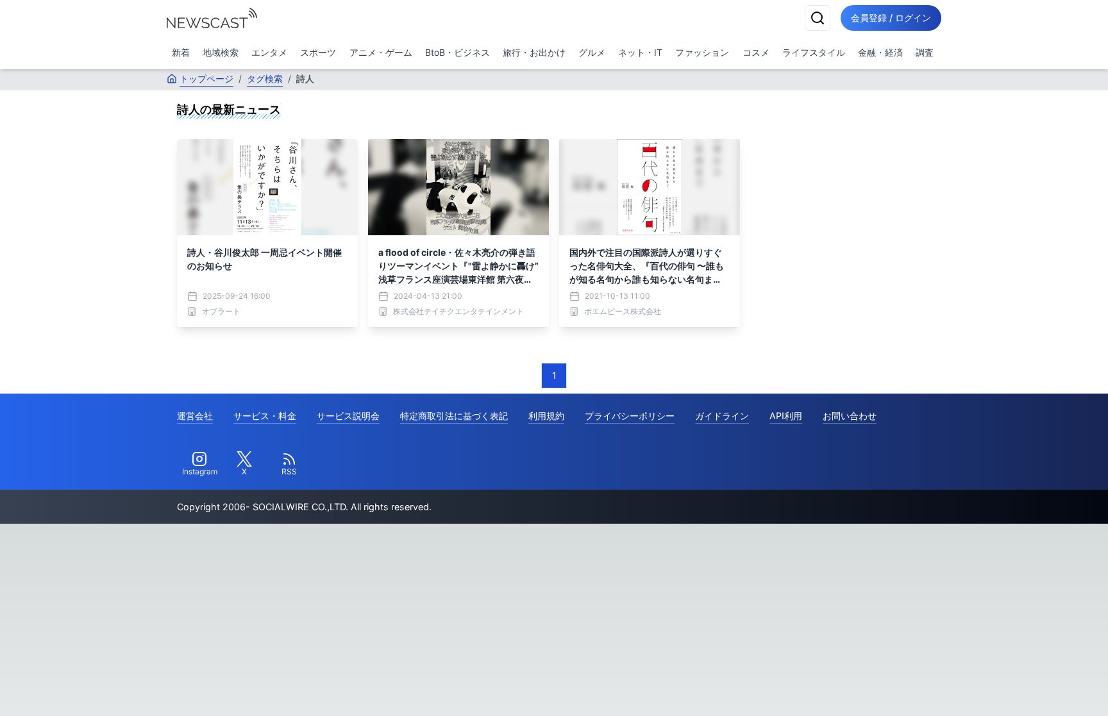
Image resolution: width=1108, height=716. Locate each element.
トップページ (206, 78)
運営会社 (195, 415)
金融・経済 (880, 52)
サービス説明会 (348, 415)
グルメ (591, 52)
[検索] (817, 18)
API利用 (785, 415)
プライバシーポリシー (630, 415)
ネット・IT (640, 52)
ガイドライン (722, 415)
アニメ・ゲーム (380, 52)
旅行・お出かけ (534, 52)
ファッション (702, 52)
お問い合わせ (850, 415)
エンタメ (269, 52)
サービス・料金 (264, 415)
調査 (925, 52)
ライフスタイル (813, 52)
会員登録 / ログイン (891, 17)
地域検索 (221, 52)
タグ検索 (265, 78)
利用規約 (546, 415)
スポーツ (318, 52)
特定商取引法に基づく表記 (454, 415)
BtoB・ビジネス (457, 52)
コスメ (756, 52)
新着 (181, 52)
